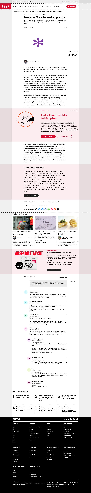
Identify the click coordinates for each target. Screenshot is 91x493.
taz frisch (32, 452)
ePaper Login (33, 474)
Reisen (14, 470)
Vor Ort (48, 452)
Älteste (65, 277)
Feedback (32, 470)
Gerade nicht (72, 110)
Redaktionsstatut (56, 482)
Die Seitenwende (50, 431)
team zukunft (33, 450)
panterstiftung (67, 435)
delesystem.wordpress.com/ (36, 308)
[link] (20, 6)
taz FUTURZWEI (67, 453)
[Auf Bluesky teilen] (42, 209)
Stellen (48, 433)
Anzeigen (15, 476)
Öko (14, 429)
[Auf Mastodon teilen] (39, 209)
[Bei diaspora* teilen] (52, 209)
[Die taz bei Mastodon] (71, 419)
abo (64, 427)
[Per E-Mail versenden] (36, 209)
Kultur (14, 433)
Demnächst (49, 450)
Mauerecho (15, 457)
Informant (49, 484)
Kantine (14, 472)
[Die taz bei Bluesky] (74, 419)
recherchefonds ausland (69, 433)
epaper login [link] (74, 1)
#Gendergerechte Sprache (53, 201)
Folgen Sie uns (66, 419)
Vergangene (49, 457)
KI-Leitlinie (75, 482)
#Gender (45, 201)
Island (31, 435)
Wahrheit (15, 442)
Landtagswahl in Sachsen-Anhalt (36, 428)
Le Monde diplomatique (69, 455)
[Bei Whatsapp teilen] (48, 209)
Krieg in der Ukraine (34, 433)
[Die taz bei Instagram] (77, 419)
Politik (14, 427)
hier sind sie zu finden (39, 285)
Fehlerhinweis (40, 205)
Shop (14, 474)
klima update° (16, 455)
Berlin (14, 437)
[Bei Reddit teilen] (55, 209)
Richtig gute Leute (34, 437)
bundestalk (15, 450)
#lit (30, 201)
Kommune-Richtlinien (66, 482)
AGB (66, 484)
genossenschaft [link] (67, 1)
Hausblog (48, 429)
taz (17, 419)
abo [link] (62, 1)
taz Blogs (65, 451)
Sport (14, 435)
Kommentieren (33, 205)
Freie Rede (15, 459)
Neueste (61, 277)
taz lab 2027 (49, 459)
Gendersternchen (45, 69)
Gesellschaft (21, 11)
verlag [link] (14, 1)
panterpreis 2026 (67, 437)
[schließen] (77, 110)
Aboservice (32, 472)
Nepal (31, 431)
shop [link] (25, 1)
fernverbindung (16, 452)
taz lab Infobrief (33, 457)
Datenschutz (55, 484)
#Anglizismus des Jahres (37, 201)
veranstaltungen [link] (19, 1)
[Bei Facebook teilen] (45, 209)
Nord (14, 440)
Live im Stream (50, 455)
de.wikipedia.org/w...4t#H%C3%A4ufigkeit (42, 352)
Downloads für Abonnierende (37, 476)
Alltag (26, 11)
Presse (48, 435)
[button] (78, 6)
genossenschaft (67, 429)
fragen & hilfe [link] (30, 1)
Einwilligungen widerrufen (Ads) (54, 486)
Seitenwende (71, 484)
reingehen (15, 461)
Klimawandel (33, 440)
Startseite (15, 11)
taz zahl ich (66, 431)
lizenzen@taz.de (22, 484)
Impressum (62, 484)
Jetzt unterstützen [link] (31, 195)
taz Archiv (65, 457)
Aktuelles (48, 427)
